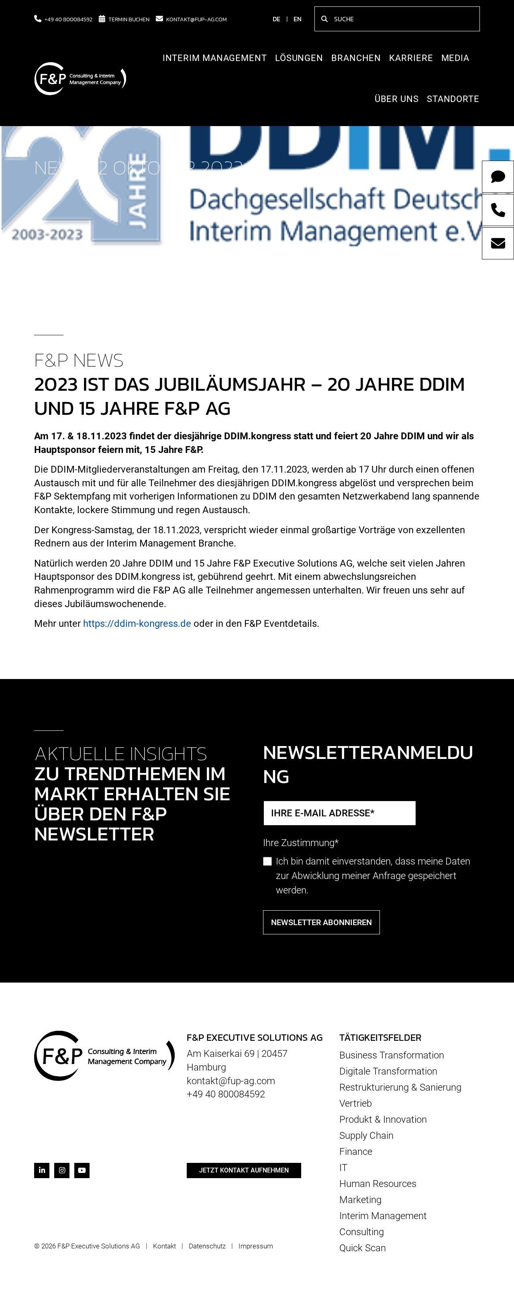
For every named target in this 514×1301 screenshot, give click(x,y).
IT (343, 1167)
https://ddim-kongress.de (137, 623)
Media (455, 58)
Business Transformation (391, 1055)
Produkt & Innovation (383, 1119)
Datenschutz (207, 1246)
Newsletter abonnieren (321, 922)
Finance (355, 1151)
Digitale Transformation (388, 1071)
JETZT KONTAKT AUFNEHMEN (244, 1170)
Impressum (256, 1246)
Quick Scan (362, 1247)
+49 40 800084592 (68, 18)
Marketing (360, 1199)
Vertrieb (355, 1103)
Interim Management (215, 58)
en (298, 19)
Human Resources (377, 1183)
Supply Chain (366, 1135)
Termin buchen (128, 18)
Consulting (361, 1232)
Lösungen (299, 58)
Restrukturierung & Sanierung (400, 1087)
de (276, 19)
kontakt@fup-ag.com (196, 18)
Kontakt (164, 1246)
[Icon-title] (41, 1170)
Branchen (356, 58)
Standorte (453, 99)
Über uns (397, 99)
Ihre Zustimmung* (301, 843)
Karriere (411, 58)
